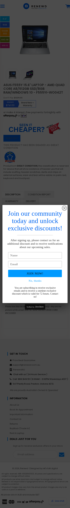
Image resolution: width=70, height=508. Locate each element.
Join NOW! (35, 273)
